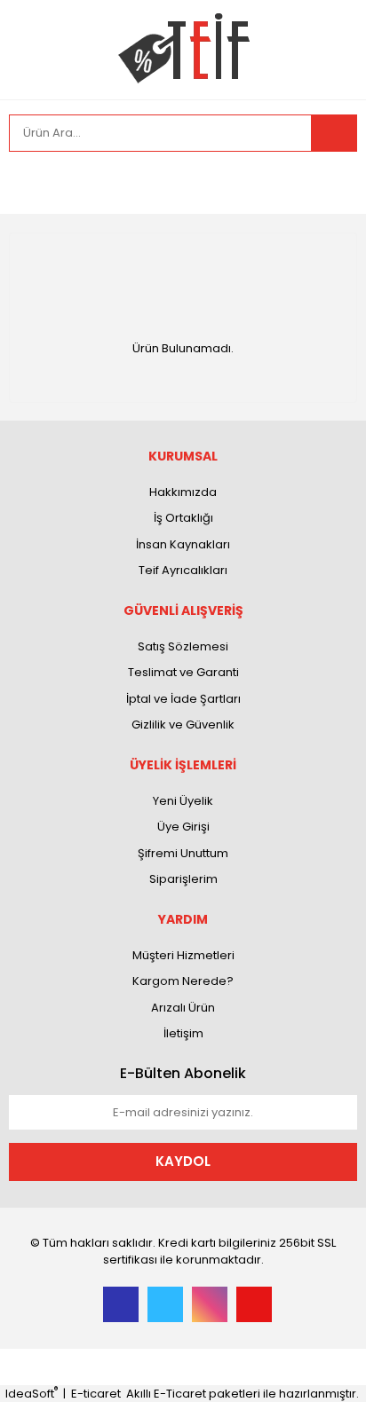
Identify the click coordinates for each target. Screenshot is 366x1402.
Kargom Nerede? (183, 981)
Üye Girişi (183, 826)
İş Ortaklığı (183, 517)
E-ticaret (96, 1393)
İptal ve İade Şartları (183, 698)
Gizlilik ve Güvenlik (183, 724)
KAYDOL (183, 1161)
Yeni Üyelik (183, 800)
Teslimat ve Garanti (183, 672)
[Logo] (183, 48)
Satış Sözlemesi (183, 646)
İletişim (183, 1033)
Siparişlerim (183, 878)
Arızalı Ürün (183, 1007)
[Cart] (330, 183)
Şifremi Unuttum (183, 853)
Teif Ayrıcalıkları (183, 570)
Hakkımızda (183, 492)
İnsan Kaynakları (183, 544)
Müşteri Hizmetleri (183, 955)
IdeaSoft (31, 1393)
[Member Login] (26, 183)
